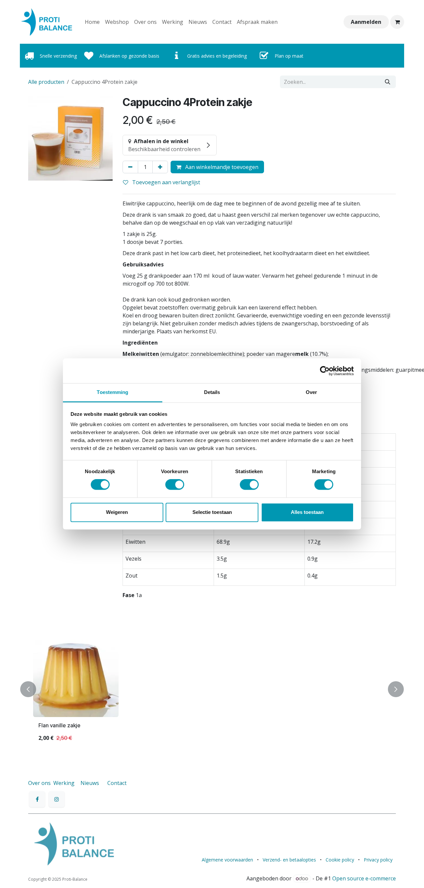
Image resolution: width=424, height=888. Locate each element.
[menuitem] (92, 21)
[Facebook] (37, 799)
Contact (117, 783)
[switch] (174, 484)
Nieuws (89, 783)
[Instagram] (57, 799)
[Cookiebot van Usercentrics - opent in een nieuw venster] (325, 371)
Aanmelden (366, 22)
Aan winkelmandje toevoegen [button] (221, 167)
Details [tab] (212, 392)
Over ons (39, 783)
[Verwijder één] (130, 167)
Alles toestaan (307, 512)
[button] (32, 689)
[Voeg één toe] (160, 167)
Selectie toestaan (212, 512)
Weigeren (117, 512)
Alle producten (46, 81)
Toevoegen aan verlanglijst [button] (165, 182)
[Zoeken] (387, 82)
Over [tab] (311, 392)
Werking (64, 783)
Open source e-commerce (364, 878)
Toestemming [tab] (112, 392)
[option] (212, 689)
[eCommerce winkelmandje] (397, 22)
